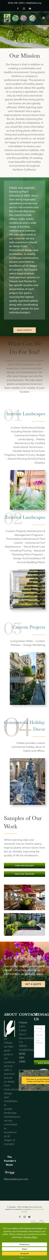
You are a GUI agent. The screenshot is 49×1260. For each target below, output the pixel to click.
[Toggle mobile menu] (43, 17)
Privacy (35, 1209)
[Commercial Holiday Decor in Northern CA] (27, 759)
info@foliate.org (33, 3)
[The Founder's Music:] (9, 1172)
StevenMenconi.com (16, 1179)
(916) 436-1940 (22, 1057)
